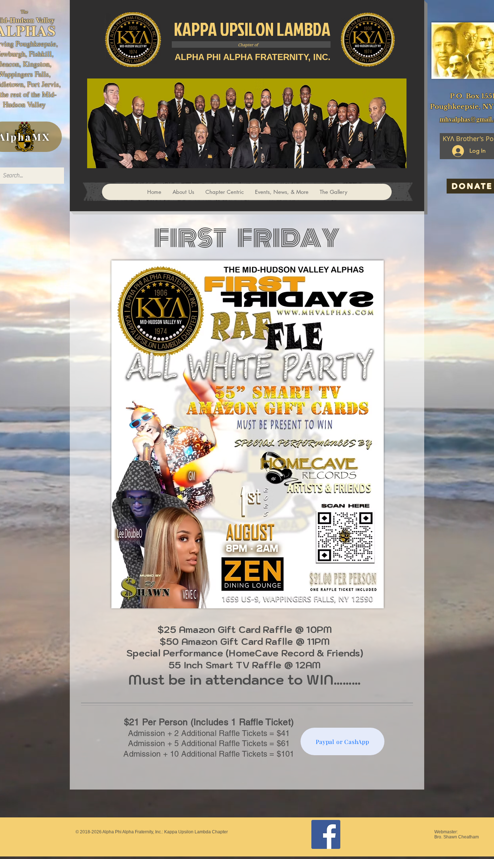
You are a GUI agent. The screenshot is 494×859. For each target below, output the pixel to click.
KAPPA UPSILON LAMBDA (252, 29)
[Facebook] (325, 834)
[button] (224, 192)
